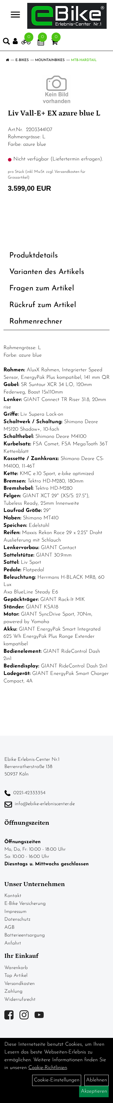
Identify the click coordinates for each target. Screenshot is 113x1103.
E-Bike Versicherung (25, 903)
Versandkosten (19, 983)
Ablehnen (96, 1080)
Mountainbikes (50, 60)
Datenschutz (17, 919)
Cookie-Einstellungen (56, 1080)
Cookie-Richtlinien (47, 1067)
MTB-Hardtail (84, 60)
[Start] (7, 60)
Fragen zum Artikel (41, 288)
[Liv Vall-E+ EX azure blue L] (56, 89)
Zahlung (13, 991)
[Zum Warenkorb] (54, 43)
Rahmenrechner (35, 322)
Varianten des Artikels (46, 272)
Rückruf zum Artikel (42, 305)
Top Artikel (16, 975)
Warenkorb (16, 967)
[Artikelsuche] (6, 42)
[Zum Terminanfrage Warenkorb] (41, 43)
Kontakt (12, 895)
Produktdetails (33, 256)
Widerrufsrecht (20, 999)
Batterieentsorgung (24, 935)
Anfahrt (12, 943)
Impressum (15, 911)
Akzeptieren (94, 1091)
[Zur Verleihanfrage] (25, 43)
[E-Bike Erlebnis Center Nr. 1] (67, 16)
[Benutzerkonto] (17, 41)
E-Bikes (22, 60)
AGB (9, 927)
